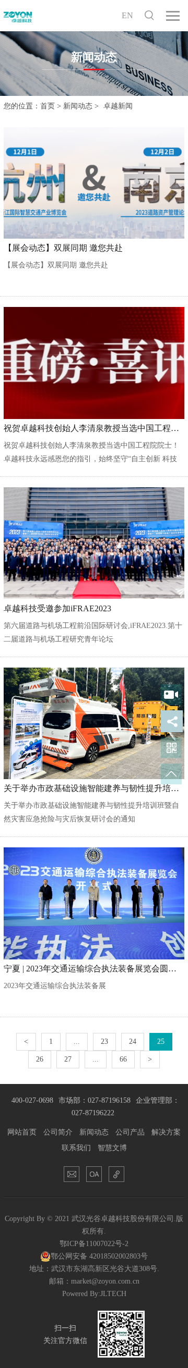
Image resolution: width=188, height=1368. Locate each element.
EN (127, 15)
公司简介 (58, 1132)
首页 (47, 106)
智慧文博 (112, 1148)
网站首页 (22, 1132)
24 (132, 1041)
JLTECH (113, 1294)
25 (160, 1041)
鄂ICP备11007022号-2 (94, 1244)
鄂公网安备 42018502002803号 (99, 1256)
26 (39, 1059)
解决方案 (166, 1132)
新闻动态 (77, 106)
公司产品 (130, 1132)
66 (123, 1059)
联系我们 (76, 1148)
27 (68, 1059)
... (77, 1041)
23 (104, 1041)
